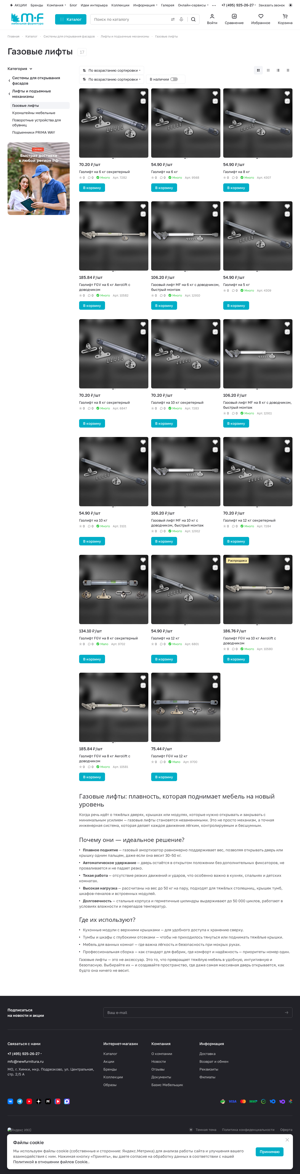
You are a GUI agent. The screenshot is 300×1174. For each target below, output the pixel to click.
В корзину (92, 187)
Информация (211, 1043)
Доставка (207, 1053)
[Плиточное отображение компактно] (268, 70)
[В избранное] (143, 93)
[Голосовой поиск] (182, 19)
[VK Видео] (57, 1101)
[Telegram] (20, 1101)
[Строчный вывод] (278, 70)
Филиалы (207, 1077)
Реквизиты (208, 1069)
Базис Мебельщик (167, 1085)
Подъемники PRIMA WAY (33, 132)
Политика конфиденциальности (248, 1130)
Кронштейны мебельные (33, 113)
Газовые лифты (25, 105)
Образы (110, 1085)
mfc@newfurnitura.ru (26, 1061)
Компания (160, 1043)
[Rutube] (48, 1101)
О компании (161, 1053)
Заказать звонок (272, 5)
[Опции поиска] (172, 19)
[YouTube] (29, 1101)
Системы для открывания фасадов (36, 80)
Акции (108, 1061)
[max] (67, 1101)
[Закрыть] (287, 1140)
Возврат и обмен (213, 1061)
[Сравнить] (143, 101)
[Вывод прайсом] (288, 70)
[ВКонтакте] (10, 1101)
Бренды (110, 1069)
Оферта (286, 1130)
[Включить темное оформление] (290, 5)
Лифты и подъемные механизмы (31, 94)
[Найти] (193, 19)
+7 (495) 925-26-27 (238, 5)
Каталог (110, 1053)
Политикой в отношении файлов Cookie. (51, 1161)
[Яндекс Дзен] (38, 1101)
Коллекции (113, 1077)
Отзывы (158, 1069)
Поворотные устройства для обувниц (36, 122)
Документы (161, 1077)
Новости (158, 1061)
